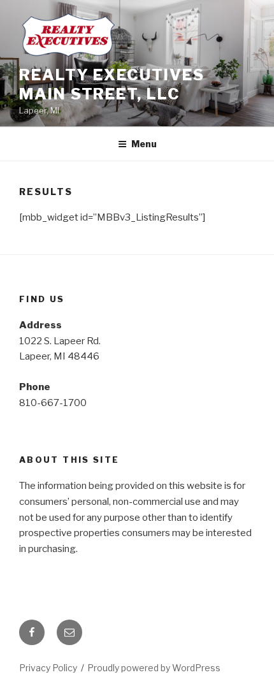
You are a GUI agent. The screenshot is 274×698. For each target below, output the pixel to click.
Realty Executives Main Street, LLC (112, 84)
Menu (144, 143)
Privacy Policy (48, 667)
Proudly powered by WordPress (153, 667)
